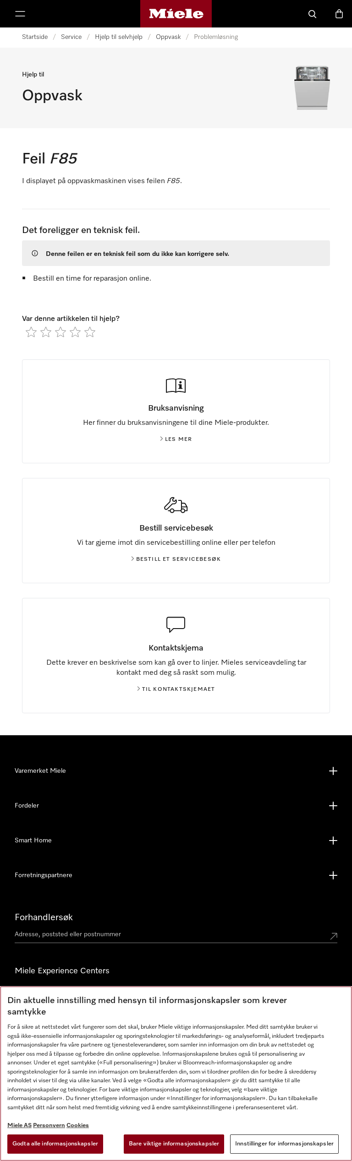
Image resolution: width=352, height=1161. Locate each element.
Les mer (178, 439)
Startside (35, 37)
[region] (176, 1073)
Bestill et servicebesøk (178, 559)
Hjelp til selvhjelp (119, 37)
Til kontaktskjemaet (178, 689)
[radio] (31, 331)
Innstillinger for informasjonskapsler (284, 1144)
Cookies (77, 1125)
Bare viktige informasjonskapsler (174, 1144)
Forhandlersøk (44, 917)
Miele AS (19, 1125)
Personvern (49, 1125)
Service (71, 37)
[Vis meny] (20, 13)
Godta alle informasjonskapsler (55, 1144)
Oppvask (168, 37)
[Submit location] (333, 936)
